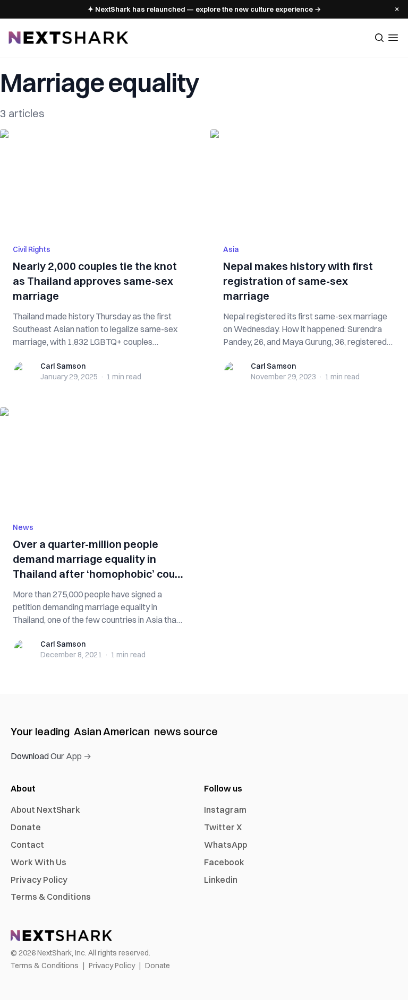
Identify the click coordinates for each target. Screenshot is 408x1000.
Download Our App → (51, 756)
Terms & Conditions (51, 896)
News (23, 527)
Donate (26, 827)
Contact (27, 844)
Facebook (224, 862)
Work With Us (38, 862)
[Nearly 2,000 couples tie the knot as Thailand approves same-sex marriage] (99, 180)
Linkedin (220, 879)
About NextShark (45, 809)
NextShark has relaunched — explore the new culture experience (204, 9)
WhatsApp (225, 844)
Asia (231, 249)
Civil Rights (31, 249)
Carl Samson (63, 366)
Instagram (225, 809)
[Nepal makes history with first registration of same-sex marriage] (309, 180)
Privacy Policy (39, 879)
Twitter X (223, 827)
